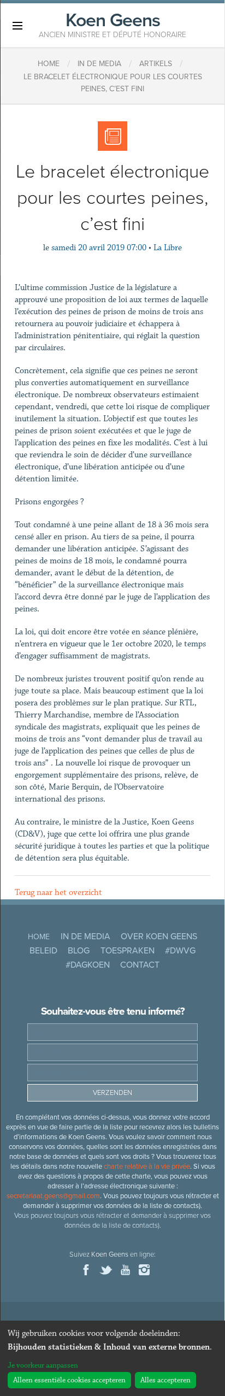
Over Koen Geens (159, 936)
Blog (79, 950)
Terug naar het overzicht (58, 892)
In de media (85, 936)
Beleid (43, 950)
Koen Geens (112, 24)
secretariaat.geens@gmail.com (53, 1196)
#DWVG (180, 950)
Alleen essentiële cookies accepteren (69, 1380)
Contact (139, 964)
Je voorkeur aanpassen (43, 1365)
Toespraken (127, 950)
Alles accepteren (165, 1380)
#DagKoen (88, 964)
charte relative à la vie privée (147, 1166)
